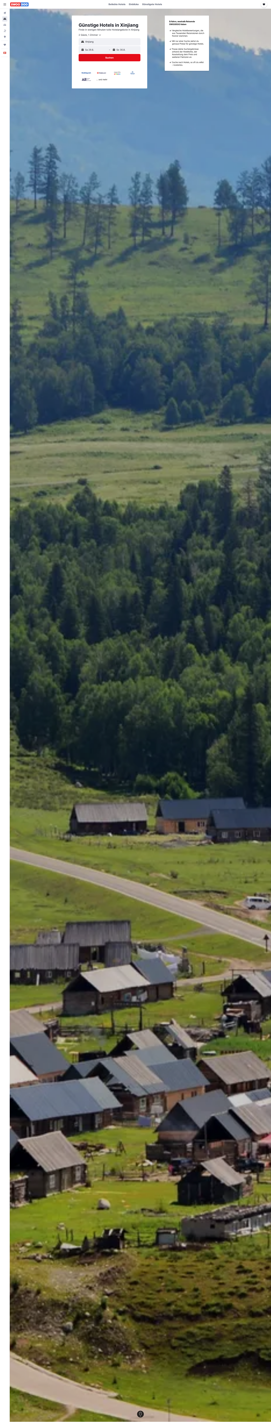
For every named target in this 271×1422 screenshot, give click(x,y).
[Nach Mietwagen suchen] (4, 25)
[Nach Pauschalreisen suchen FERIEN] (4, 31)
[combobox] (90, 35)
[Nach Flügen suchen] (4, 13)
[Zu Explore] (4, 37)
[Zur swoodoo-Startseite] (19, 4)
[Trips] (4, 45)
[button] (5, 4)
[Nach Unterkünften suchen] (4, 19)
